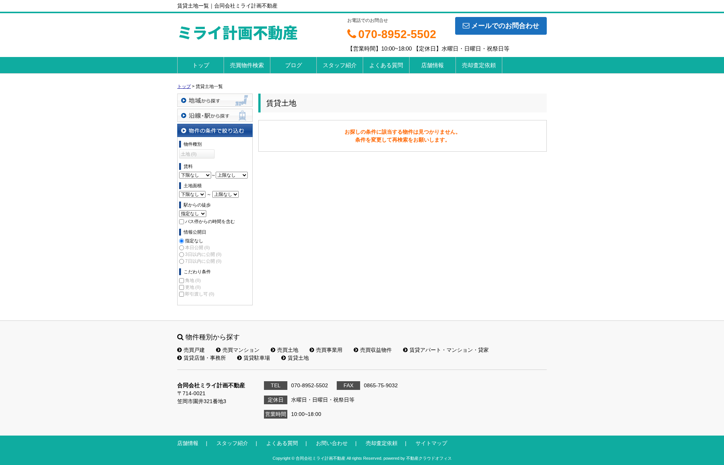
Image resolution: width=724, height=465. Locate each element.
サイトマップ (431, 443)
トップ (200, 65)
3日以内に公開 (203, 254)
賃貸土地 (298, 358)
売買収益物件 (376, 350)
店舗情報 (432, 65)
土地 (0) (188, 154)
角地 (193, 280)
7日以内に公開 (203, 261)
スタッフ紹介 (340, 65)
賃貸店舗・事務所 (205, 358)
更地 (193, 287)
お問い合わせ (332, 443)
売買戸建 (194, 350)
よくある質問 (386, 65)
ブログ (293, 65)
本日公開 (197, 247)
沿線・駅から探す (215, 115)
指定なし (194, 240)
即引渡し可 (199, 294)
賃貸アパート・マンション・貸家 (449, 350)
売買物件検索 (247, 65)
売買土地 (287, 350)
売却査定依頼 (479, 65)
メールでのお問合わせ (505, 25)
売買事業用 (329, 350)
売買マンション (240, 350)
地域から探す (215, 100)
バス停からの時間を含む (210, 221)
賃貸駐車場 (257, 358)
